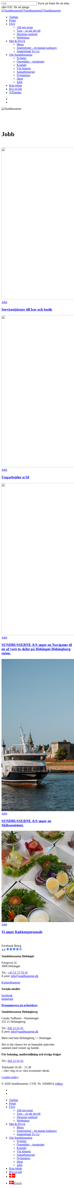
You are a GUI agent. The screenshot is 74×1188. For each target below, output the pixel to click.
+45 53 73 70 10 (18, 972)
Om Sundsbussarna (20, 1137)
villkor (59, 1083)
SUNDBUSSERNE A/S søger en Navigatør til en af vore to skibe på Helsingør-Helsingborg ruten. (37, 649)
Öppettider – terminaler (30, 1144)
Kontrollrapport (11, 982)
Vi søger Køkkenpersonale (22, 932)
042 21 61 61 (16, 1028)
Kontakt (21, 1148)
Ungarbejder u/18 (15, 477)
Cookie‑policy (10, 1077)
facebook (7, 995)
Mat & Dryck (17, 1124)
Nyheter (21, 1141)
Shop (20, 1161)
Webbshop (23, 1120)
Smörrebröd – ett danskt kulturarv (37, 1130)
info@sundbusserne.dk (24, 976)
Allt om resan (25, 1110)
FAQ (12, 1106)
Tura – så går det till (28, 1113)
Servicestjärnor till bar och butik (27, 309)
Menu (20, 1127)
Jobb (4, 302)
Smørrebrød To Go (28, 1134)
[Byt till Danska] (15, 92)
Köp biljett (15, 1168)
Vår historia (24, 1151)
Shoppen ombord (27, 1117)
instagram (7, 998)
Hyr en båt (15, 1172)
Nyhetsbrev (24, 1158)
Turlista (13, 1100)
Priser (12, 1103)
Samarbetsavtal (26, 1154)
